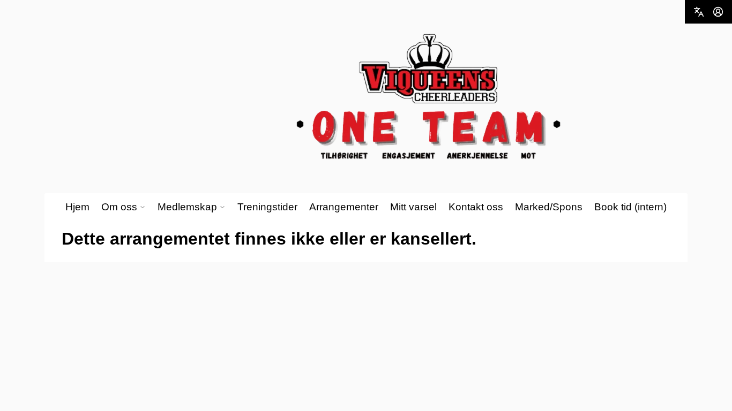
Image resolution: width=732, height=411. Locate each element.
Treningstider (267, 206)
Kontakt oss (476, 206)
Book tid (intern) (630, 206)
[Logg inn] (718, 11)
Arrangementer (343, 206)
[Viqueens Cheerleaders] (429, 97)
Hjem (77, 206)
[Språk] (698, 11)
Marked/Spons (548, 206)
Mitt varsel (413, 206)
